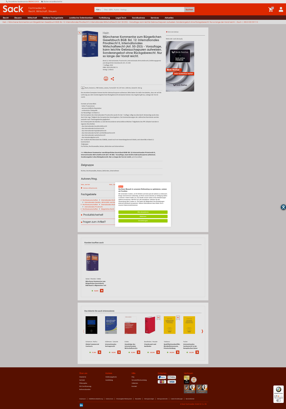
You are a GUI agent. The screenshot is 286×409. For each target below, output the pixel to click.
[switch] (278, 400)
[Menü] (282, 386)
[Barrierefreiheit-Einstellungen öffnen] (283, 207)
